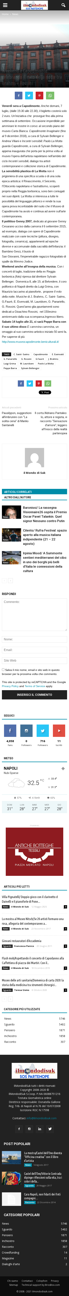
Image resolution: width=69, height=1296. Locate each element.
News (5, 64)
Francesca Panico (24, 946)
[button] (63, 5)
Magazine (8, 1258)
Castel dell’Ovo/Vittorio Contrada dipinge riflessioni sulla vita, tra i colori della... (43, 1177)
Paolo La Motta (46, 363)
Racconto (10, 1042)
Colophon (41, 1280)
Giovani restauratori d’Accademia (21, 941)
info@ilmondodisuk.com (42, 1118)
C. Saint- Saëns (21, 354)
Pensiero (9, 1030)
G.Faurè (40, 358)
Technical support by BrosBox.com (41, 1285)
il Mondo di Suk (34, 473)
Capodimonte (41, 354)
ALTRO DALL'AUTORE (17, 497)
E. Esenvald (58, 354)
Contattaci (27, 1280)
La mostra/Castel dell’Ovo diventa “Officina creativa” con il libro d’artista (43, 1156)
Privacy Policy (10, 686)
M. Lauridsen (27, 363)
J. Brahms (53, 358)
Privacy (55, 1280)
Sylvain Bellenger (30, 368)
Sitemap (13, 1285)
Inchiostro (10, 1036)
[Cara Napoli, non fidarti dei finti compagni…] (11, 1199)
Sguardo (7, 946)
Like (10, 726)
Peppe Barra (10, 368)
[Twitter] (50, 1129)
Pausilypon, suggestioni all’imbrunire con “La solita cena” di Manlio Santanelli (16, 419)
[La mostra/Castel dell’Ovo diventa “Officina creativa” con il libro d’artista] (11, 1157)
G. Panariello (10, 358)
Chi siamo (12, 1280)
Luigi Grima (10, 363)
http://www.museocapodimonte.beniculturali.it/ (30, 341)
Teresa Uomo (21, 990)
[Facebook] (19, 1129)
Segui (26, 726)
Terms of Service (35, 686)
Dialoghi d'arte (11, 1264)
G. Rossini (26, 358)
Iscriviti (59, 726)
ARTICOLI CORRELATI (18, 492)
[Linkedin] (40, 1129)
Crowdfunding (10, 1252)
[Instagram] (29, 1129)
